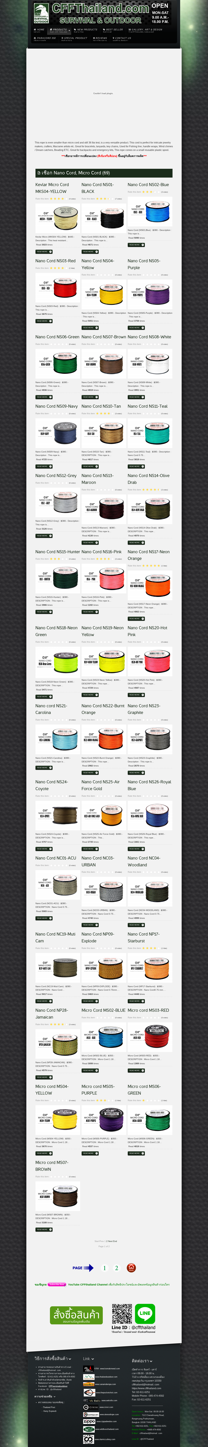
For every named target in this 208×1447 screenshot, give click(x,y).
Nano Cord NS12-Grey (55, 475)
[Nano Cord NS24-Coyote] (57, 815)
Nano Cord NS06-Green (57, 337)
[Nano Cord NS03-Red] (57, 287)
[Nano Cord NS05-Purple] (150, 294)
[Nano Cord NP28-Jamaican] (57, 1043)
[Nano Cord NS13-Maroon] (104, 509)
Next (110, 1241)
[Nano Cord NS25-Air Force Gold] (104, 815)
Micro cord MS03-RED (148, 1010)
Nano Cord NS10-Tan (101, 406)
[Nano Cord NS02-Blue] (150, 211)
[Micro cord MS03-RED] (150, 1036)
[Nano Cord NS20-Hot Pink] (150, 661)
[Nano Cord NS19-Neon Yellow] (104, 661)
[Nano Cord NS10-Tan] (104, 432)
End (115, 1241)
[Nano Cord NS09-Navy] (57, 432)
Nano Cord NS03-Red (55, 261)
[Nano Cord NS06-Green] (57, 363)
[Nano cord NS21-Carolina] (57, 739)
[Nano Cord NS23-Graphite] (150, 739)
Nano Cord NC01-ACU (55, 858)
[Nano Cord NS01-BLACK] (104, 218)
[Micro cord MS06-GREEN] (150, 1119)
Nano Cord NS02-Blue (148, 184)
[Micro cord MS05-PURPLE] (104, 1119)
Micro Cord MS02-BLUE (103, 1010)
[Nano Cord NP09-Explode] (104, 967)
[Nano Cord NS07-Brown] (104, 363)
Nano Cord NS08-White (149, 337)
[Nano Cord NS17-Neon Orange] (150, 585)
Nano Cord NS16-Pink (102, 552)
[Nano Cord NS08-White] (150, 363)
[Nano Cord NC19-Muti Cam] (57, 967)
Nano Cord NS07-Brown (104, 337)
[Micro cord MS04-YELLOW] (57, 1119)
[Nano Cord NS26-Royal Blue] (150, 815)
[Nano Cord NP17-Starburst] (150, 967)
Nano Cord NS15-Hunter (57, 552)
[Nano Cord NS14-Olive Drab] (150, 509)
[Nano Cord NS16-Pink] (104, 578)
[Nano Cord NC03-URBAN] (104, 891)
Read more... (43, 252)
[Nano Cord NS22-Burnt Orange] (104, 739)
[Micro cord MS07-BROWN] (57, 1195)
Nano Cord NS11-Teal (147, 406)
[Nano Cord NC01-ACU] (57, 884)
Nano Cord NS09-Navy (56, 406)
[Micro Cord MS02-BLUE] (104, 1036)
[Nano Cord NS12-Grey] (57, 502)
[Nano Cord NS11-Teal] (150, 432)
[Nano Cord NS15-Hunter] (57, 578)
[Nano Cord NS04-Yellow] (104, 294)
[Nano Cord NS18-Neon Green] (57, 662)
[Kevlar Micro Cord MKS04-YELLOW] (57, 218)
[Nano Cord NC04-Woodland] (150, 891)
